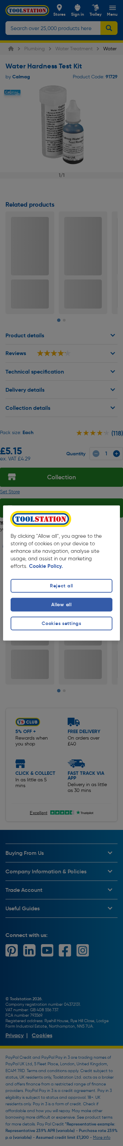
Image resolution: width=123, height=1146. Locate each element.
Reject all (61, 586)
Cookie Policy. (46, 566)
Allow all (61, 604)
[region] (61, 572)
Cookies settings (61, 623)
